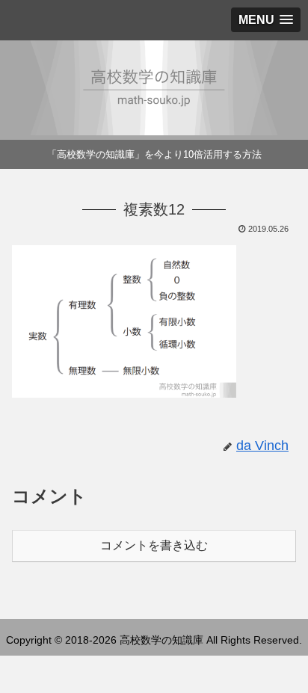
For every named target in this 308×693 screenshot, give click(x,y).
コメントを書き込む (154, 545)
